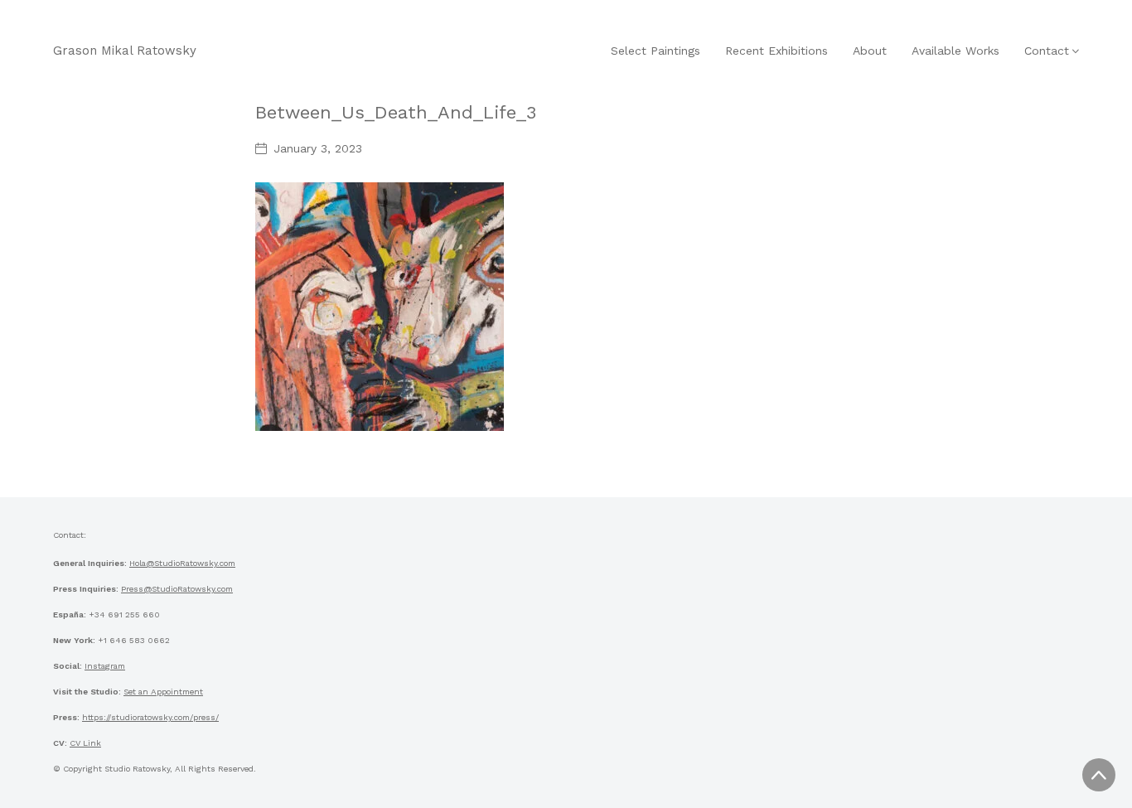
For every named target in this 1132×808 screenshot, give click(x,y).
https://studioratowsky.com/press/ (150, 717)
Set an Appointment (163, 691)
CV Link (85, 743)
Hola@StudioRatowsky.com (182, 563)
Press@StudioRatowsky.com (177, 588)
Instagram (105, 665)
